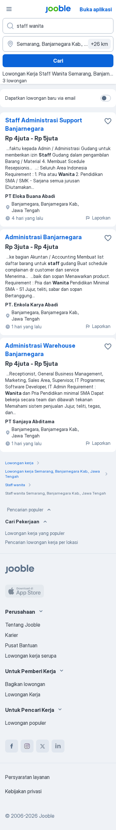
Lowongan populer (25, 723)
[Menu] (9, 9)
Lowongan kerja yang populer (34, 533)
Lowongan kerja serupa (30, 655)
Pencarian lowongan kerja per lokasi (41, 542)
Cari (58, 60)
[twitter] (42, 746)
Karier (11, 635)
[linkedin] (58, 746)
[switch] (106, 98)
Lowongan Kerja (22, 694)
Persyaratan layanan (27, 777)
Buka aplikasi (96, 9)
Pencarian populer (25, 509)
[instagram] (27, 746)
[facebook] (11, 746)
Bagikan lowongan (25, 684)
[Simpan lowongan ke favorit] (108, 121)
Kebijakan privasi (23, 791)
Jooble (46, 816)
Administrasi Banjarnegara (43, 237)
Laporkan (101, 217)
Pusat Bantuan (21, 645)
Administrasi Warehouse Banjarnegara (40, 349)
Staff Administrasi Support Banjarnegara (43, 124)
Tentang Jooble (22, 624)
